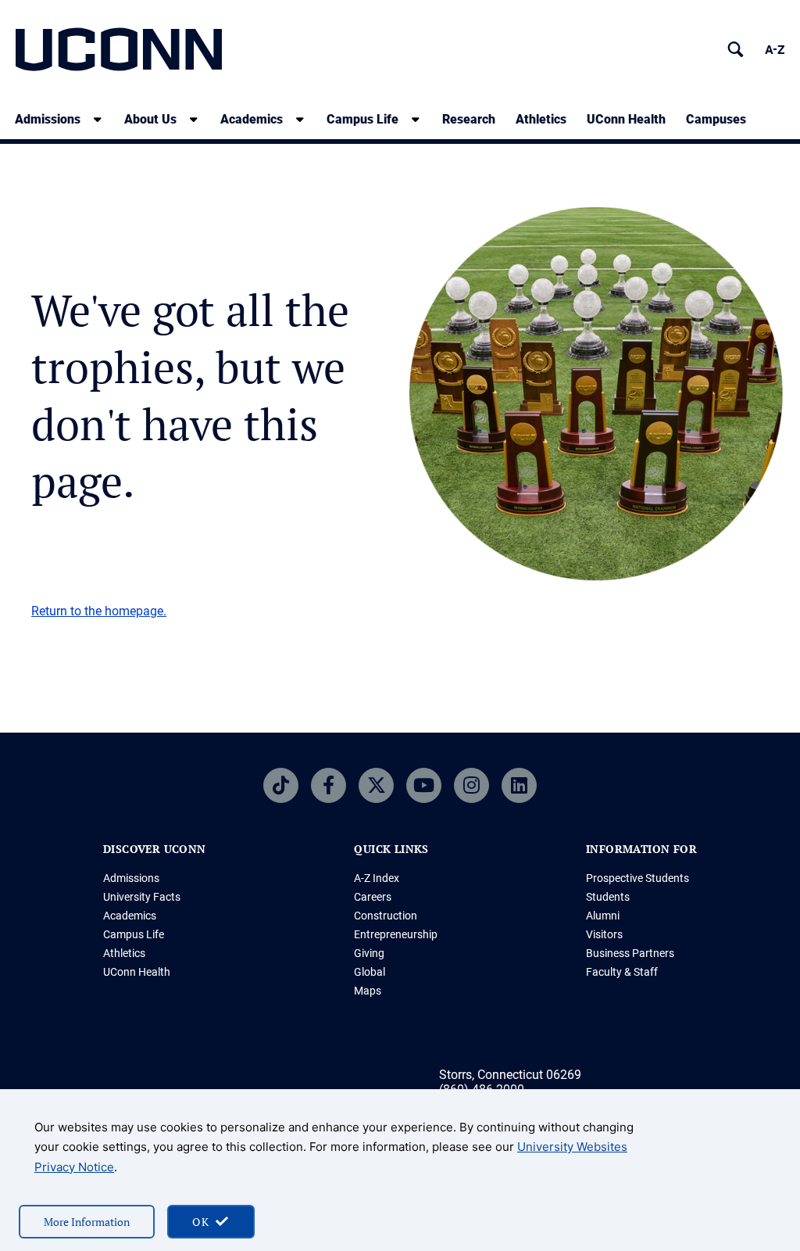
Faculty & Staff (622, 972)
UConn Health (626, 119)
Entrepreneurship (396, 934)
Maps (367, 990)
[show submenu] (97, 119)
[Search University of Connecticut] (735, 49)
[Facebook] (328, 785)
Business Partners (630, 953)
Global (369, 972)
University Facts (141, 897)
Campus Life (362, 119)
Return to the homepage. (98, 611)
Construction (385, 915)
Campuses (716, 119)
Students (608, 897)
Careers (372, 897)
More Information (87, 1221)
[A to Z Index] (774, 49)
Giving (369, 953)
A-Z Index (376, 878)
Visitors (604, 934)
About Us (150, 119)
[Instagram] (471, 785)
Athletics (541, 119)
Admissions (47, 119)
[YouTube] (423, 785)
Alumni (603, 915)
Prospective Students (637, 878)
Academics (251, 119)
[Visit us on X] (376, 785)
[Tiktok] (280, 785)
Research (468, 119)
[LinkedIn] (519, 785)
